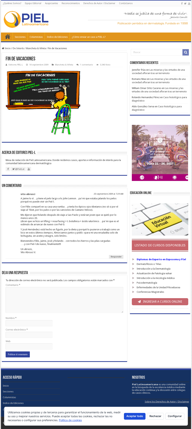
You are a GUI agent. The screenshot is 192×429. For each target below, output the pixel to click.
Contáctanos (126, 3)
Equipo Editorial (33, 3)
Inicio (8, 36)
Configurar (175, 416)
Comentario (13, 285)
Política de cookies (70, 420)
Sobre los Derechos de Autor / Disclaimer (167, 401)
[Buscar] (185, 52)
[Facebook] (182, 3)
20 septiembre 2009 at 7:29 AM (108, 194)
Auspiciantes (51, 3)
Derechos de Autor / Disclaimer (99, 3)
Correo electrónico (17, 329)
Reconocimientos (71, 3)
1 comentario (86, 65)
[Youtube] (189, 3)
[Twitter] (185, 3)
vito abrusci (28, 194)
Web (8, 341)
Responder (116, 257)
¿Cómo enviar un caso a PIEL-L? (89, 37)
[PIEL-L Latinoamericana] (26, 18)
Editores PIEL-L (16, 65)
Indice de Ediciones (57, 37)
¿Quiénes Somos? (12, 3)
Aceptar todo (134, 416)
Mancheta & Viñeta (36, 48)
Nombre (11, 318)
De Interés (18, 48)
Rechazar (155, 416)
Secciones (20, 37)
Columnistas (36, 37)
